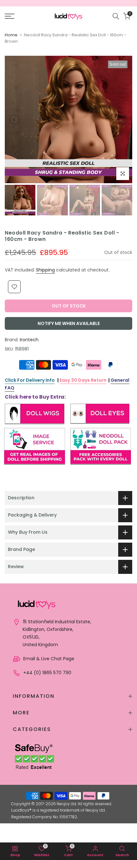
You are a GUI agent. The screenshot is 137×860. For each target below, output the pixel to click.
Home (11, 35)
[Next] (122, 119)
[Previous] (14, 119)
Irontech (29, 339)
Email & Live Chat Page (48, 658)
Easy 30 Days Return (83, 380)
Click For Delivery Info (30, 380)
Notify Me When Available (69, 323)
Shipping (45, 270)
